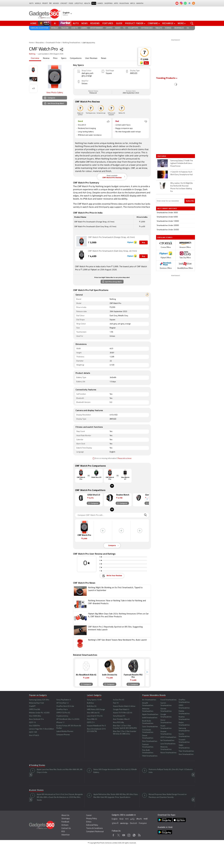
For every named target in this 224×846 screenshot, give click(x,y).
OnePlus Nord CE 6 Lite (65, 706)
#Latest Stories (36, 790)
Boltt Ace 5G (91, 706)
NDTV (31, 3)
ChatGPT (32, 706)
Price (55, 58)
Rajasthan (124, 3)
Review (46, 58)
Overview (35, 58)
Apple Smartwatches (150, 714)
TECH (94, 3)
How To (74, 28)
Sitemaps (65, 819)
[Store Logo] (141, 63)
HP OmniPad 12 (62, 703)
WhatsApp (134, 835)
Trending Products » (166, 78)
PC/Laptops (133, 28)
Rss (139, 835)
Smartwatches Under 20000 (168, 225)
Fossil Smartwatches (168, 700)
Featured (162, 156)
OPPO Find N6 (34, 710)
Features (107, 23)
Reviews (95, 23)
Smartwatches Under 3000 (167, 213)
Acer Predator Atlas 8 (121, 719)
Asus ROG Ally (118, 722)
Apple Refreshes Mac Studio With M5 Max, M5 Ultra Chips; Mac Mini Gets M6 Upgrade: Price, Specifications (115, 795)
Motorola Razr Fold (36, 703)
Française (143, 823)
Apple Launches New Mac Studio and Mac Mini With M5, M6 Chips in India (59, 771)
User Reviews (91, 58)
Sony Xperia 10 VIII (94, 700)
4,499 (92, 256)
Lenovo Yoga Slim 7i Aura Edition (41, 729)
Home (33, 23)
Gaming (84, 28)
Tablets (158, 28)
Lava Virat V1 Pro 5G (95, 716)
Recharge (167, 23)
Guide (119, 23)
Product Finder (134, 23)
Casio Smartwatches (150, 727)
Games (100, 3)
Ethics (88, 822)
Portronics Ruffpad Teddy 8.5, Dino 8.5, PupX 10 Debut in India (171, 771)
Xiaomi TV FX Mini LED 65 (122, 713)
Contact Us (66, 828)
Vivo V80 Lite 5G (93, 713)
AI (55, 23)
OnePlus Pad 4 (62, 710)
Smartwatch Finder (53, 43)
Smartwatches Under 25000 (168, 230)
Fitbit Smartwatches (150, 756)
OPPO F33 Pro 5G (63, 713)
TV (124, 28)
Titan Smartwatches (186, 751)
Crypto (109, 28)
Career (89, 815)
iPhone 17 (60, 722)
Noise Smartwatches (168, 753)
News (84, 23)
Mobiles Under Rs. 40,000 (39, 713)
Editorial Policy (92, 825)
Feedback (65, 822)
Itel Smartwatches (167, 741)
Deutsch (133, 823)
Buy (146, 63)
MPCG (132, 3)
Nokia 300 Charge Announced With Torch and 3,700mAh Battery (115, 771)
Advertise (65, 835)
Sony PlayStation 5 (63, 700)
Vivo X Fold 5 (34, 735)
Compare (153, 23)
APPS (116, 3)
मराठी (145, 819)
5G (188, 28)
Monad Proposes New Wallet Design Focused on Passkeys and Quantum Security (168, 795)
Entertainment (96, 28)
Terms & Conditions (94, 828)
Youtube (123, 835)
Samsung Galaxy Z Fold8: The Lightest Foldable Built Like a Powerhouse (181, 163)
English (115, 819)
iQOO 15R (33, 732)
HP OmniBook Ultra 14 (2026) (67, 719)
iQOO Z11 (91, 722)
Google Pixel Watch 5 (121, 710)
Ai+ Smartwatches (149, 700)
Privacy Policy (91, 819)
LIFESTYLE (79, 3)
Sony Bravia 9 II (119, 716)
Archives (64, 825)
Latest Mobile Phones (64, 731)
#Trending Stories (37, 765)
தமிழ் (132, 819)
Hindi (121, 819)
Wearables (179, 28)
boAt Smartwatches (149, 718)
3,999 (92, 243)
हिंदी (50, 3)
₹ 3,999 (144, 59)
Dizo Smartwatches (149, 741)
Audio (117, 28)
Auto (76, 23)
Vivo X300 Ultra (35, 716)
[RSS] (193, 3)
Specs (63, 58)
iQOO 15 (32, 722)
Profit (45, 3)
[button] (147, 499)
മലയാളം (124, 823)
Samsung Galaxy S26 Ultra (39, 700)
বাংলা (126, 819)
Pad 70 (115, 703)
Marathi (139, 3)
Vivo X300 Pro (34, 726)
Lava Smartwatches (168, 744)
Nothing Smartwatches (71, 43)
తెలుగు (139, 819)
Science (168, 28)
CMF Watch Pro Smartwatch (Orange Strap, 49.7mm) (111, 237)
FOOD (71, 3)
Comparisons (76, 58)
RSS (63, 832)
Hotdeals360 (146, 28)
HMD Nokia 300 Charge (96, 710)
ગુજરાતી (115, 823)
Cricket (63, 3)
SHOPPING (108, 3)
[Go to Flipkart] (81, 241)
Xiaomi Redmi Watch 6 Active (124, 706)
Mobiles (54, 28)
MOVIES (56, 3)
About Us (65, 815)
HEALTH (87, 3)
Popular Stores (164, 237)
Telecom (64, 28)
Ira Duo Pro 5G (118, 700)
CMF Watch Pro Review (112, 177)
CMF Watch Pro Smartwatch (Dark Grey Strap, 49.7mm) (112, 251)
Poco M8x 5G (92, 719)
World (38, 3)
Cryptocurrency (62, 716)
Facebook (113, 835)
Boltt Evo (90, 703)
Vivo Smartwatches (186, 754)
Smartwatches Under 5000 (167, 217)
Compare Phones (63, 735)
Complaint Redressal (95, 832)
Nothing (32, 54)
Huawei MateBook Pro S (96, 726)
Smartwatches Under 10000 (168, 221)
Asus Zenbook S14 (36, 719)
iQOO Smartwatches (168, 737)
